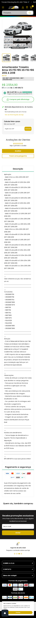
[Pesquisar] (30, 13)
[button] (32, 7)
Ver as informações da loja (14, 115)
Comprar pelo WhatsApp (19, 99)
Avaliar (18, 151)
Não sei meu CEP (9, 124)
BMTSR (4, 76)
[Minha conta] (23, 7)
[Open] (5, 613)
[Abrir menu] (3, 7)
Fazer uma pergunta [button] (18, 156)
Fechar (18, 612)
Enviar (18, 533)
